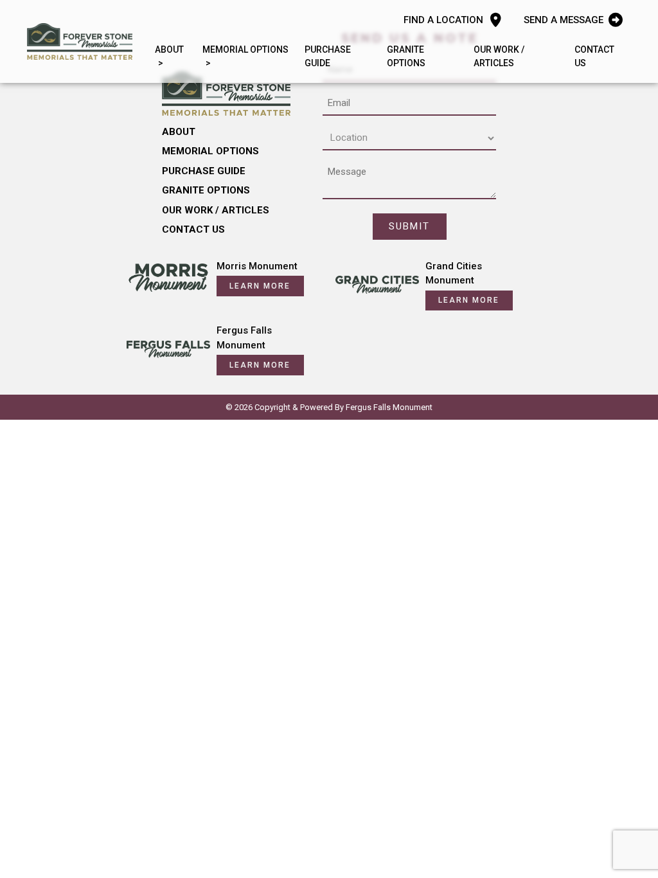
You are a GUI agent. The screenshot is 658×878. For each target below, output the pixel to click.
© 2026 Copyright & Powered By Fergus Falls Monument (329, 407)
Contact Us (594, 56)
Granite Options (406, 56)
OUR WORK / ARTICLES (499, 56)
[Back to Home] (79, 41)
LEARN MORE (259, 286)
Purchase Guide (328, 56)
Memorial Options (245, 49)
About (169, 49)
